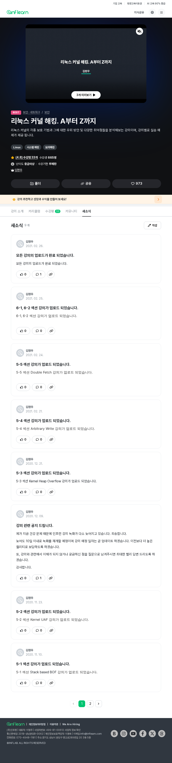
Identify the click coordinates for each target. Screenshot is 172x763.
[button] (86, 63)
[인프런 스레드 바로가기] (161, 733)
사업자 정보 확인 (73, 730)
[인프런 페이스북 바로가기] (142, 733)
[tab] (17, 212)
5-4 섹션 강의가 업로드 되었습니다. (43, 420)
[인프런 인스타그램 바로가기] (123, 733)
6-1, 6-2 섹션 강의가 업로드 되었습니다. (47, 308)
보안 (47, 112)
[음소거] (139, 31)
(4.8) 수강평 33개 (27, 157)
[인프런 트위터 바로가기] (152, 733)
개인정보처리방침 (37, 724)
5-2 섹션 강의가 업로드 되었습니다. (43, 611)
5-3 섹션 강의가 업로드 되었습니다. (43, 473)
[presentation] (86, 95)
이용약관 (54, 724)
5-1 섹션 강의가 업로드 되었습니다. (43, 664)
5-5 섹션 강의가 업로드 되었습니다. (43, 364)
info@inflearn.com (91, 733)
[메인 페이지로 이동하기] (16, 724)
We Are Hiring (71, 724)
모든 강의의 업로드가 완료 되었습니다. (45, 255)
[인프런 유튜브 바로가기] (133, 733)
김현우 (18, 170)
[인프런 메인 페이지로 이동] (17, 12)
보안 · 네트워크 (31, 112)
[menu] (161, 12)
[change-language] (152, 12)
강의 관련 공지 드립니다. (34, 525)
